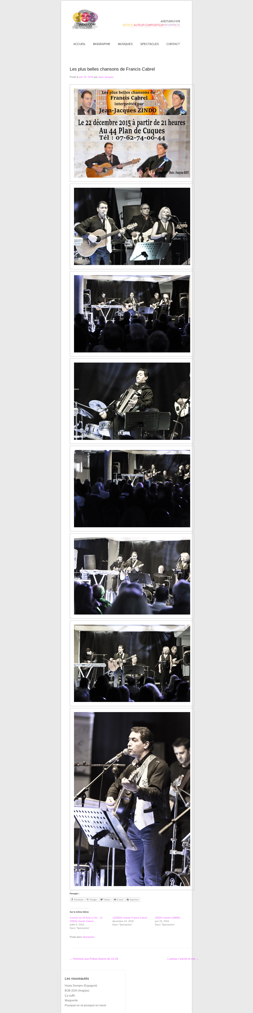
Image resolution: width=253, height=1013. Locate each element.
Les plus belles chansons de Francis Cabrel (112, 69)
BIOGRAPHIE (101, 44)
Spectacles (88, 937)
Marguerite (71, 1000)
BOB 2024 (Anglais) (77, 990)
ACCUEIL (79, 44)
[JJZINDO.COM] (126, 19)
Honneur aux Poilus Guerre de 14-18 (94, 958)
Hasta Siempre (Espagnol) (81, 985)
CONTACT (173, 44)
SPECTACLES (149, 44)
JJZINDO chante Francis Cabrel (129, 917)
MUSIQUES (125, 44)
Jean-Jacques (106, 77)
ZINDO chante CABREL (168, 917)
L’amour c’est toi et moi (183, 958)
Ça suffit (70, 995)
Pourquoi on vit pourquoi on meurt (85, 1005)
